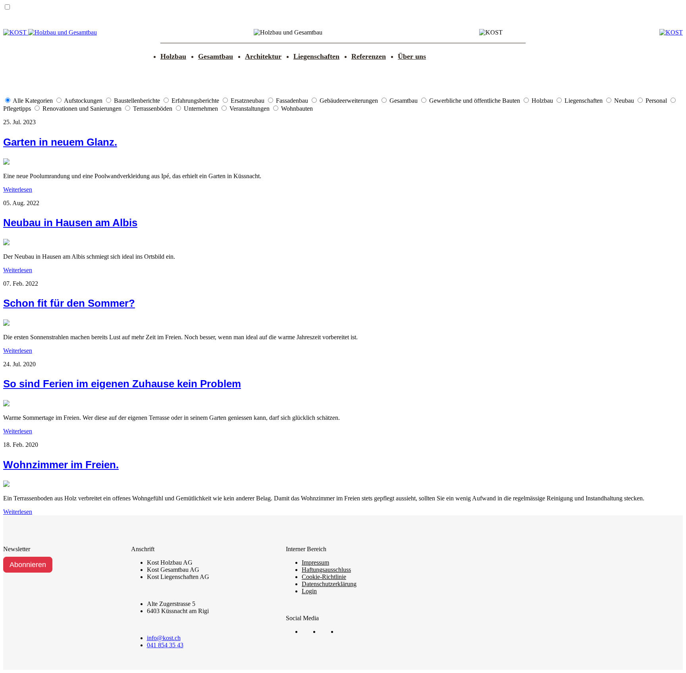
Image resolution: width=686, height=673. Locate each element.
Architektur (263, 56)
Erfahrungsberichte (196, 100)
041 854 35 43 (165, 645)
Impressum (315, 562)
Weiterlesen (17, 189)
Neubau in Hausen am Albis (70, 223)
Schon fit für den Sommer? (69, 303)
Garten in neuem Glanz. (60, 142)
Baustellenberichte (138, 100)
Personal (657, 100)
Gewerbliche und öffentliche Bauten (475, 100)
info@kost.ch (164, 638)
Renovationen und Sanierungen (82, 108)
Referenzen (368, 56)
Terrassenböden (153, 108)
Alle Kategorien (33, 100)
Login (309, 591)
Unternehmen (202, 108)
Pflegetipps (18, 108)
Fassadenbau (293, 100)
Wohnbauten (297, 108)
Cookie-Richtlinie (324, 576)
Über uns (412, 56)
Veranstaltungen (250, 108)
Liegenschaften (316, 56)
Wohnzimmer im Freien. (61, 465)
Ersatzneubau (248, 100)
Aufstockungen (84, 100)
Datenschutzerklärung (329, 584)
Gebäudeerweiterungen (350, 100)
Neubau (625, 100)
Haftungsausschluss (326, 569)
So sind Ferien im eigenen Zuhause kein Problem (122, 384)
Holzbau (173, 56)
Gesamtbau (215, 56)
